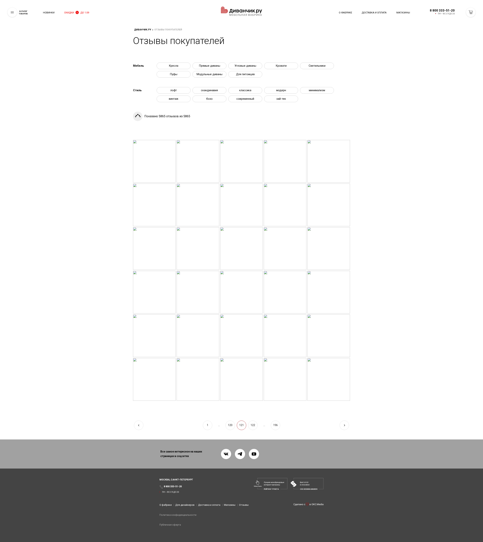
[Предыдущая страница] (138, 425)
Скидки (76, 12)
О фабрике (345, 12)
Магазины (403, 12)
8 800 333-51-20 (442, 10)
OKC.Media (317, 504)
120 (230, 425)
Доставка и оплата (374, 12)
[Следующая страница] (344, 425)
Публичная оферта (170, 524)
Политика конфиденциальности (177, 514)
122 (253, 425)
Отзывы (244, 504)
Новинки (49, 12)
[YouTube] (254, 454)
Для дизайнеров (185, 504)
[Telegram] (240, 454)
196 (275, 425)
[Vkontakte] (226, 454)
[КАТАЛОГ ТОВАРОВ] (12, 12)
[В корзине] (470, 12)
